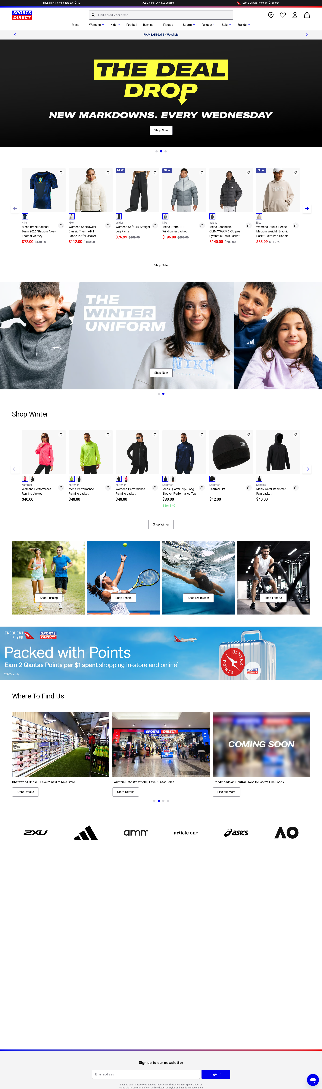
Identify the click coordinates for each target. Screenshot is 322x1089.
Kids (114, 25)
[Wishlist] (282, 15)
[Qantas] (161, 653)
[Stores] (270, 15)
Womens (95, 25)
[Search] (93, 15)
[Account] (294, 15)
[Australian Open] (286, 833)
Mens (75, 25)
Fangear (207, 25)
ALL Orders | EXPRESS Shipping (158, 3)
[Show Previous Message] (15, 34)
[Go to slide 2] (161, 151)
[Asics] (236, 833)
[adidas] (85, 833)
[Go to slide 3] (165, 151)
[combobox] (161, 15)
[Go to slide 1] (156, 151)
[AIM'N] (136, 833)
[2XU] (35, 833)
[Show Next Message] (306, 34)
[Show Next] (306, 208)
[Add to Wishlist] (61, 172)
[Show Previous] (15, 208)
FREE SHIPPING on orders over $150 (61, 3)
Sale (225, 25)
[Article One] (186, 833)
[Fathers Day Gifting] (161, 93)
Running (148, 25)
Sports (187, 25)
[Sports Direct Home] (22, 15)
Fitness (168, 25)
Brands (242, 25)
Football (131, 25)
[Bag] (306, 15)
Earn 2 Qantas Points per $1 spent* (260, 3)
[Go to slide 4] (168, 801)
